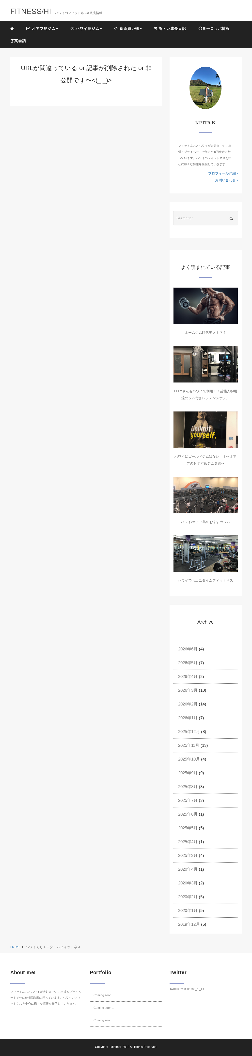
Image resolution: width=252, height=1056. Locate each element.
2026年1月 (188, 718)
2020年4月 (188, 869)
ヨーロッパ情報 (216, 28)
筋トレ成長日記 (171, 28)
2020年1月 (188, 910)
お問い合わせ (226, 180)
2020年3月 (188, 883)
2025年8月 (188, 786)
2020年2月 (188, 897)
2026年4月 (188, 676)
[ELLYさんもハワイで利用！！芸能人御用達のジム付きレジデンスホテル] (205, 364)
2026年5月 (188, 662)
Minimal (115, 1047)
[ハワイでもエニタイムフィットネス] (205, 553)
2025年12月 (189, 731)
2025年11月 (188, 745)
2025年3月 (188, 855)
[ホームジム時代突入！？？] (205, 305)
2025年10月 (189, 759)
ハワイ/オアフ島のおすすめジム (205, 522)
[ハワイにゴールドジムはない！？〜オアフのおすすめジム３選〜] (205, 429)
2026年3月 (188, 690)
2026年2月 (188, 704)
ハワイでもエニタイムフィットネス (205, 580)
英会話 (20, 41)
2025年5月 (188, 828)
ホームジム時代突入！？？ (205, 333)
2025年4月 (188, 841)
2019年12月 (189, 924)
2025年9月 (188, 773)
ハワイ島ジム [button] (87, 28)
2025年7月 (188, 800)
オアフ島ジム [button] (43, 28)
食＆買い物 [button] (128, 28)
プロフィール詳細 (222, 173)
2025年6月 (188, 814)
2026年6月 (188, 649)
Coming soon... (104, 995)
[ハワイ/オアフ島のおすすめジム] (205, 495)
